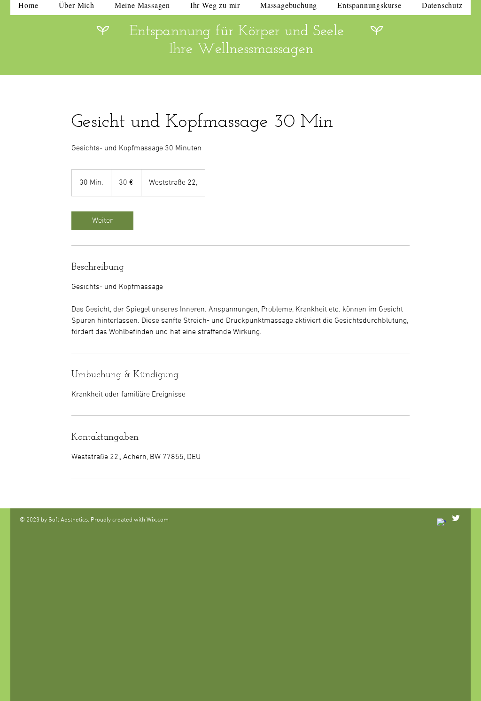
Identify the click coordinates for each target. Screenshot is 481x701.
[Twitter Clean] (455, 518)
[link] (102, 220)
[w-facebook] (441, 522)
